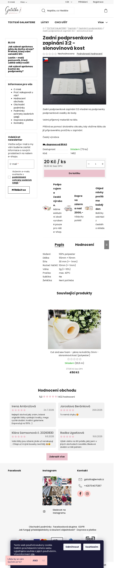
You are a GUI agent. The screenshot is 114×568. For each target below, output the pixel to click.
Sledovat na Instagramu (59, 511)
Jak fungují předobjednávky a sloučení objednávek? (47, 529)
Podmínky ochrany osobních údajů (24, 113)
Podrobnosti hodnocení (89, 53)
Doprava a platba (23, 120)
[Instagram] (87, 494)
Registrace (98, 2)
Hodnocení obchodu (20, 100)
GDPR (81, 526)
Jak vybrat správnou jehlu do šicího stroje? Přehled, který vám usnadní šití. (21, 50)
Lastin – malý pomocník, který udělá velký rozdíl (18, 60)
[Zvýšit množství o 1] (103, 163)
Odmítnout (72, 546)
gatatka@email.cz (94, 479)
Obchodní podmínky (19, 106)
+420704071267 (92, 485)
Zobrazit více (57, 456)
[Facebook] (80, 494)
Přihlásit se (19, 190)
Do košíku (74, 173)
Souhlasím (91, 546)
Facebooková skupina (65, 526)
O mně (11, 2)
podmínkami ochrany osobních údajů (22, 180)
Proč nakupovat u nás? (23, 94)
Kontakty (19, 123)
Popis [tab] (59, 244)
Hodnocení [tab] (84, 244)
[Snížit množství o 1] (89, 163)
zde (32, 554)
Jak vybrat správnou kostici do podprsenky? (20, 69)
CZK (67, 2)
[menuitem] (21, 22)
